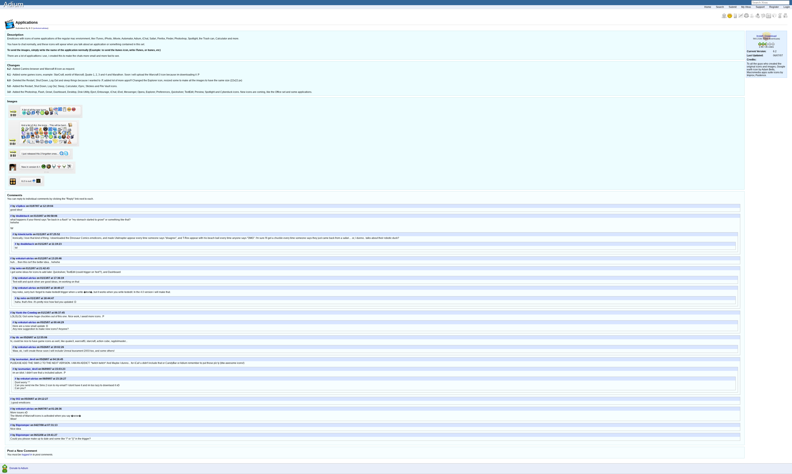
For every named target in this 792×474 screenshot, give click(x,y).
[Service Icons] (763, 17)
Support (760, 7)
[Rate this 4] (769, 44)
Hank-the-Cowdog (26, 312)
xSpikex (20, 206)
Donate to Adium (18, 468)
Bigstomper (23, 425)
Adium (13, 4)
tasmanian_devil (25, 359)
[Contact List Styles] (735, 17)
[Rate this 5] (773, 44)
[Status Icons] (758, 17)
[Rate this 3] (766, 44)
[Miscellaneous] (780, 17)
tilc (17, 337)
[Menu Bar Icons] (769, 17)
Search (720, 7)
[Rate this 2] (763, 44)
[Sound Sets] (747, 17)
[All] (785, 17)
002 (18, 398)
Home (707, 7)
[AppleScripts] (752, 17)
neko (19, 268)
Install (760, 36)
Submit (733, 7)
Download (771, 36)
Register (774, 7)
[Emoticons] (730, 17)
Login (787, 7)
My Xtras (746, 7)
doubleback (22, 216)
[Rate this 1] (759, 44)
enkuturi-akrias (41, 28)
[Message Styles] (741, 17)
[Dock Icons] (724, 17)
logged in (27, 454)
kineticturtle (25, 234)
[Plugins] (774, 17)
